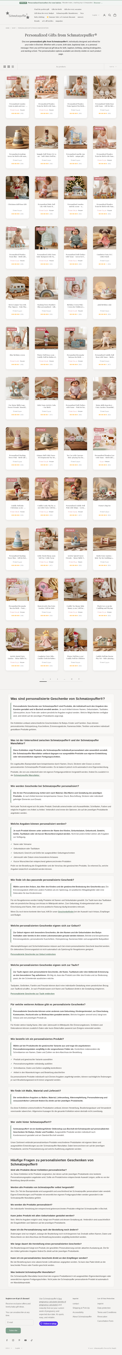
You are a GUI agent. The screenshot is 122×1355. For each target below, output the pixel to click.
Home (7, 28)
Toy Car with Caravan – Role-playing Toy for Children (75, 456)
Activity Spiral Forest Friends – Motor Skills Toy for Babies (75, 557)
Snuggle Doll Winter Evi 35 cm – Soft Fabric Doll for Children (46, 155)
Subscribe (13, 1330)
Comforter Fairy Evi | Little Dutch (104, 255)
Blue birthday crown (17, 355)
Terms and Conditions (106, 1312)
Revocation (102, 1317)
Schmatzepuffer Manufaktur (27, 775)
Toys (82, 13)
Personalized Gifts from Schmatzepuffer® (33, 28)
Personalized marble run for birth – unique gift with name (75, 155)
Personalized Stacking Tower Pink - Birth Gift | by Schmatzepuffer (17, 456)
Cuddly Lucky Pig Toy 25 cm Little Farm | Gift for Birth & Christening (46, 507)
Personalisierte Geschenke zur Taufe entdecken (33, 994)
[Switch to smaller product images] (9, 66)
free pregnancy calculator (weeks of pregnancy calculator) (52, 1302)
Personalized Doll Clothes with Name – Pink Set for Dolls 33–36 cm (75, 406)
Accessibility (78, 1312)
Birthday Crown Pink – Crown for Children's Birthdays (75, 306)
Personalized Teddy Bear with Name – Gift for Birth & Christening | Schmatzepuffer (104, 105)
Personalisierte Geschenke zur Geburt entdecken (33, 954)
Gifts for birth (57, 9)
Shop (13, 28)
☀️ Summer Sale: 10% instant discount (61, 17)
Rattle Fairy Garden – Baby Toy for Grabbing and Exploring (104, 557)
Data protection (104, 1308)
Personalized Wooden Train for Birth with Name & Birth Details (46, 105)
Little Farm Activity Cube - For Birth (46, 406)
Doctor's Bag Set (105, 506)
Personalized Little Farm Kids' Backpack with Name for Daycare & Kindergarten (46, 255)
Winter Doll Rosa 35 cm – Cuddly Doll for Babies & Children (46, 356)
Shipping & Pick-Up (81, 1308)
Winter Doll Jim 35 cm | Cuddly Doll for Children (75, 657)
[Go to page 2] (78, 679)
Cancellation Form (105, 1321)
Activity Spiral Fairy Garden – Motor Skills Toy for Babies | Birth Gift (17, 657)
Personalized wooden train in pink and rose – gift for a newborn (17, 105)
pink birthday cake (105, 305)
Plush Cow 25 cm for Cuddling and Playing (105, 607)
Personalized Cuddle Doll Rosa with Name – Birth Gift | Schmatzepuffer (104, 356)
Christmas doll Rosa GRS (17, 204)
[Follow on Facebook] (7, 1340)
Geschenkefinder (66, 912)
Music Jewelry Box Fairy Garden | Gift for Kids (46, 607)
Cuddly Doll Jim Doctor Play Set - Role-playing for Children (104, 657)
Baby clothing (39, 17)
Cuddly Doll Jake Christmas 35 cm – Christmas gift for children (17, 507)
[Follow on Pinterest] (19, 1340)
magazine (59, 21)
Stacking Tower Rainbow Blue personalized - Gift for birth (46, 306)
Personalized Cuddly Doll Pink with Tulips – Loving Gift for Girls (75, 507)
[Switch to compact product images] (13, 66)
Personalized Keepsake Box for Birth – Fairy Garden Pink (17, 607)
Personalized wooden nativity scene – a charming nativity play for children (75, 205)
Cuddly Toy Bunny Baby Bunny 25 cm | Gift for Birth (75, 607)
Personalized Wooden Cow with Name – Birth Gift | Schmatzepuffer (104, 456)
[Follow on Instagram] (13, 1340)
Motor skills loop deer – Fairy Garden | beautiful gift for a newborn (104, 406)
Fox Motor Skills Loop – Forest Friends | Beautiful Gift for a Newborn (17, 406)
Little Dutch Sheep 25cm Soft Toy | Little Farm (46, 557)
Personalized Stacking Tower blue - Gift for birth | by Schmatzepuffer (17, 557)
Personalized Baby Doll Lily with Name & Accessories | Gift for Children (46, 205)
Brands (37, 21)
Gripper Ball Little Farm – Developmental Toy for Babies (46, 456)
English (94, 15)
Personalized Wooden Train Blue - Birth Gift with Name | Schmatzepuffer (17, 255)
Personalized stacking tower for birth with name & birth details (17, 155)
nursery (81, 17)
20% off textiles (47, 21)
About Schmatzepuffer (82, 1317)
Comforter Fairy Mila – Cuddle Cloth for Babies (46, 657)
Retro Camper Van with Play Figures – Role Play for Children (17, 306)
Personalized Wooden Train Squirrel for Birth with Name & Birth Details (75, 105)
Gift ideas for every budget (44, 13)
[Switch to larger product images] (5, 66)
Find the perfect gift (41, 9)
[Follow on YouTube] (25, 1340)
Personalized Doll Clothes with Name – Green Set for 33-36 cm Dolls (75, 255)
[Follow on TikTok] (31, 1340)
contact (76, 1304)
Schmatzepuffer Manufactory (67, 13)
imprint (100, 1304)
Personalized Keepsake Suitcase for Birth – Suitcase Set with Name (75, 356)
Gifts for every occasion (72, 9)
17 (71, 679)
